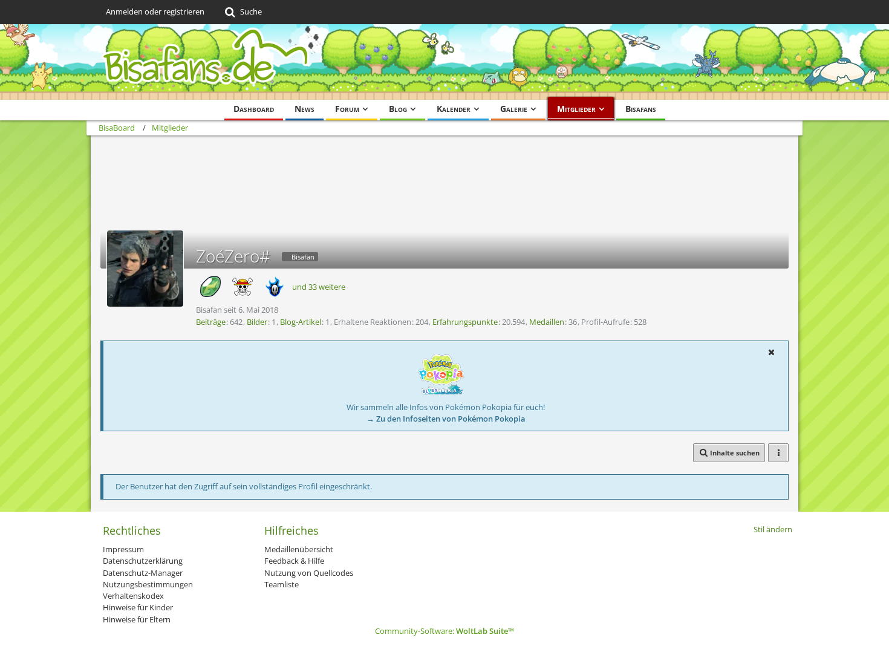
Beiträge (211, 321)
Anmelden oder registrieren (155, 11)
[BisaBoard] (444, 62)
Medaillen (546, 321)
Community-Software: (444, 630)
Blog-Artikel (300, 321)
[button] (771, 352)
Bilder (257, 321)
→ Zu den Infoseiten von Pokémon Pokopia (446, 418)
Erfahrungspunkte (465, 321)
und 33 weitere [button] (318, 286)
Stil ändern (773, 529)
